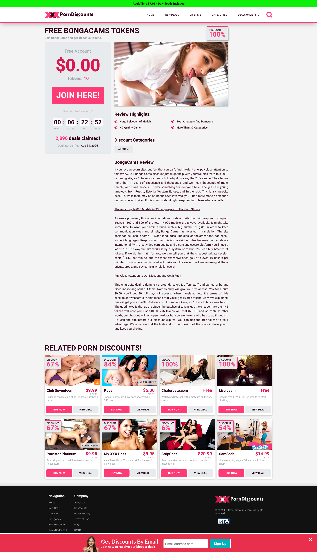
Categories (219, 14)
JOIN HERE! (77, 95)
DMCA (77, 530)
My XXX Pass (115, 454)
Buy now (59, 409)
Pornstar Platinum (61, 454)
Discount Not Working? (78, 111)
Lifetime (195, 14)
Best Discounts (56, 524)
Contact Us (80, 508)
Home (150, 14)
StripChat (169, 454)
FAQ (76, 524)
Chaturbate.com (174, 390)
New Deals (172, 14)
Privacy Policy (82, 513)
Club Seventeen (59, 390)
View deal (85, 409)
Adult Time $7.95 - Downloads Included (159, 3)
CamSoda (227, 454)
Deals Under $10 (248, 14)
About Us (79, 502)
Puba (108, 390)
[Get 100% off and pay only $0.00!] (171, 74)
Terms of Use (81, 519)
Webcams (124, 149)
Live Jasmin (228, 390)
